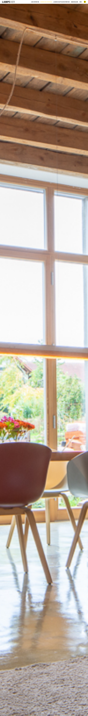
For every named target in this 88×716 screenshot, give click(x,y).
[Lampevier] (8, 2)
